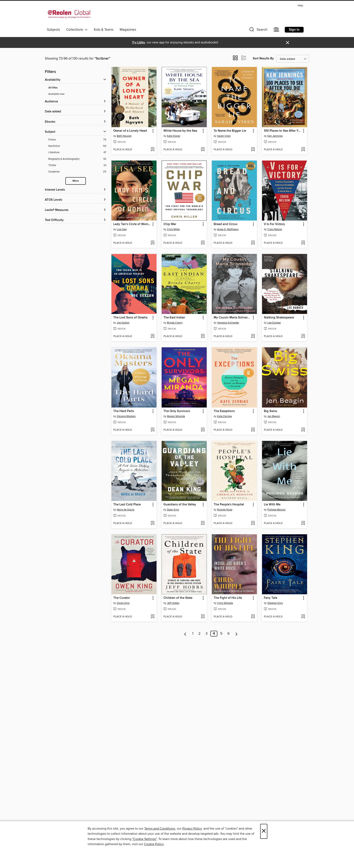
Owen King (123, 603)
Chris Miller (173, 229)
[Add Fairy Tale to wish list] (303, 616)
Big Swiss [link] (270, 411)
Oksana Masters (126, 416)
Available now (56, 94)
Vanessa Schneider (228, 322)
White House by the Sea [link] (180, 131)
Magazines (128, 29)
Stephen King (275, 603)
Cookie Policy (153, 844)
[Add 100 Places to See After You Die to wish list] (303, 149)
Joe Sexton (123, 322)
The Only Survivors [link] (176, 411)
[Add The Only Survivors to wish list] (202, 430)
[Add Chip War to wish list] (202, 243)
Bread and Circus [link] (225, 224)
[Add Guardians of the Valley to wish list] (202, 523)
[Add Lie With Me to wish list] (303, 523)
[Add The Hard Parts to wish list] (152, 430)
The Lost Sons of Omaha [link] (130, 317)
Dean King (173, 509)
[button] (257, 30)
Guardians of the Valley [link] (179, 504)
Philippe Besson (276, 509)
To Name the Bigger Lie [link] (230, 131)
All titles (53, 87)
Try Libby (138, 42)
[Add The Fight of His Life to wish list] (252, 616)
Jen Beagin (273, 416)
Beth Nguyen (124, 136)
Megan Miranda (176, 416)
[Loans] (276, 30)
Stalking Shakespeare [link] (279, 317)
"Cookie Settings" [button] (144, 839)
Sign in (294, 29)
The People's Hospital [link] (229, 504)
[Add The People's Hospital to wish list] (252, 523)
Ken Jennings (275, 136)
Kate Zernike (224, 416)
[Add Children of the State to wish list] (202, 616)
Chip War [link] (169, 224)
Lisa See (122, 229)
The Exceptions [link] (224, 411)
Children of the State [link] (177, 598)
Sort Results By (263, 58)
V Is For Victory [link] (274, 224)
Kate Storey (173, 136)
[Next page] (237, 633)
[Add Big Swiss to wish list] (303, 430)
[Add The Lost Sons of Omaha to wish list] (152, 336)
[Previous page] (185, 633)
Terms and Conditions (159, 829)
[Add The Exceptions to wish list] (252, 430)
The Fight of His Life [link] (228, 598)
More (76, 181)
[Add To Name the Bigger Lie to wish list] (252, 149)
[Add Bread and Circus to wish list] (252, 243)
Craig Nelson (274, 229)
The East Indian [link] (174, 317)
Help (300, 5)
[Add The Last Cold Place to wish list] (152, 523)
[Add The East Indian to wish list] (202, 336)
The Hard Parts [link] (123, 411)
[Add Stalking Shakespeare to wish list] (303, 336)
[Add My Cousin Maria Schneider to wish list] (252, 336)
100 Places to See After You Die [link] (282, 131)
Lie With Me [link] (272, 504)
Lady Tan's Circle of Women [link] (132, 224)
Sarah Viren (224, 136)
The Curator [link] (121, 598)
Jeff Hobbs (173, 603)
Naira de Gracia (125, 509)
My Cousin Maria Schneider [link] (232, 317)
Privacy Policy (192, 829)
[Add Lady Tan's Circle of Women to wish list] (152, 243)
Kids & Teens (103, 29)
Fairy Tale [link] (270, 598)
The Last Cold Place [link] (127, 504)
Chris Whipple (225, 603)
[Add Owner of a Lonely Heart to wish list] (152, 149)
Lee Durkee (274, 322)
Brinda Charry (175, 322)
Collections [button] (75, 29)
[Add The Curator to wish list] (152, 616)
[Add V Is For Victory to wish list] (303, 243)
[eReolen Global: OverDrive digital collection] (69, 14)
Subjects (53, 29)
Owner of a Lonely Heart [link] (130, 131)
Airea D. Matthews (227, 229)
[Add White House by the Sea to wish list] (202, 149)
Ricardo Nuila (224, 509)
